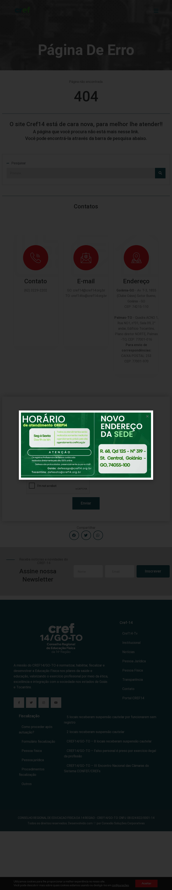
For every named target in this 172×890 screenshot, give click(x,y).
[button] (147, 416)
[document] (86, 445)
